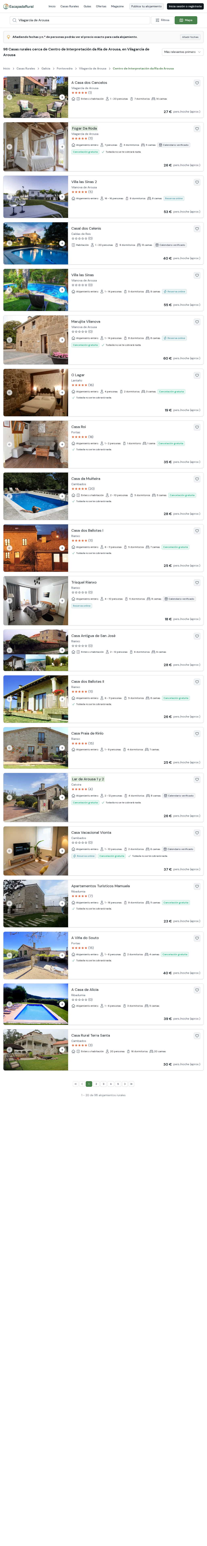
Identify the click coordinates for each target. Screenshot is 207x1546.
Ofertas (101, 6)
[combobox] (80, 20)
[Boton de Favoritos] (197, 83)
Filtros (165, 20)
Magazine (117, 6)
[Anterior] (9, 97)
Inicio (52, 6)
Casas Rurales (69, 6)
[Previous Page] (82, 1084)
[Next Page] (125, 1084)
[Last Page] (131, 1084)
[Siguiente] (62, 97)
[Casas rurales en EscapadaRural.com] (18, 6)
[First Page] (75, 1084)
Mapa (188, 20)
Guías (87, 6)
